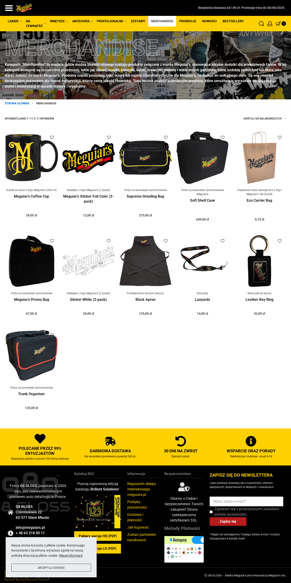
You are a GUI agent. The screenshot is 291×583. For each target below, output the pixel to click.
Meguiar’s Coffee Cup (31, 196)
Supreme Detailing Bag (145, 196)
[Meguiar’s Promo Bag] (31, 261)
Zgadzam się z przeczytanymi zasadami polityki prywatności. (246, 512)
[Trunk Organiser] (31, 355)
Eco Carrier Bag (259, 200)
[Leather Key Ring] (259, 261)
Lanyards (202, 299)
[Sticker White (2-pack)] (88, 261)
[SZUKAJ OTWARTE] (261, 23)
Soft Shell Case (202, 200)
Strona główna (17, 103)
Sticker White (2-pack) (88, 299)
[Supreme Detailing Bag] (145, 157)
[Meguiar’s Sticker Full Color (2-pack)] (88, 157)
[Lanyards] (202, 261)
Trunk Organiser (31, 394)
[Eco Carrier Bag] (259, 157)
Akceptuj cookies (51, 567)
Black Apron (145, 299)
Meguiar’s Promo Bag (31, 299)
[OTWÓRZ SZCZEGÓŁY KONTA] (270, 23)
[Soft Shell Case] (202, 157)
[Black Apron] (145, 261)
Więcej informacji (71, 555)
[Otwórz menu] (9, 8)
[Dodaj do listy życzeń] (52, 137)
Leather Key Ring (259, 299)
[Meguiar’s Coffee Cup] (31, 157)
